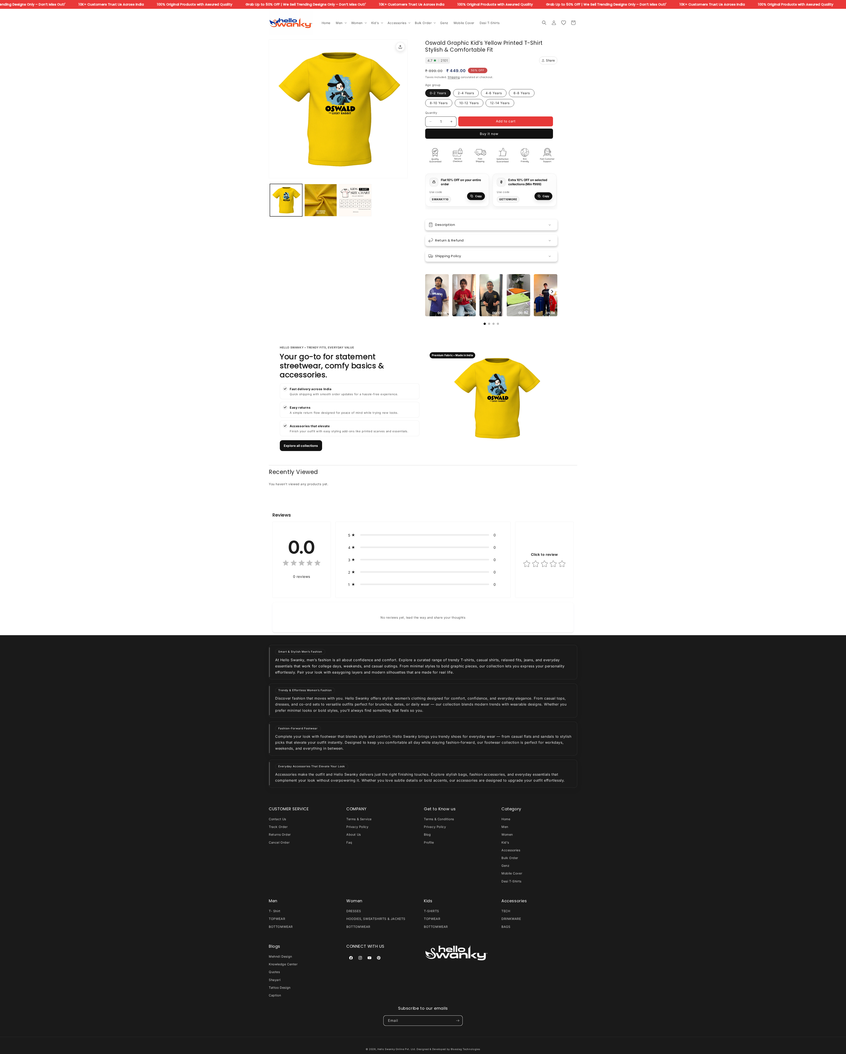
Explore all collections (301, 445)
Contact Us (277, 819)
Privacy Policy (357, 827)
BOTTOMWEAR (281, 927)
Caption (275, 995)
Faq (349, 842)
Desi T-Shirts (511, 881)
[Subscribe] (457, 1020)
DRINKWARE (511, 919)
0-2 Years (438, 93)
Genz (505, 865)
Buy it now (489, 134)
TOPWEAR (277, 919)
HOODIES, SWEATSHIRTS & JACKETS (375, 919)
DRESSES (353, 911)
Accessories (510, 850)
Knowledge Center (283, 964)
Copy (478, 196)
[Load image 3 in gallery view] (355, 200)
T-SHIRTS (431, 911)
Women (507, 834)
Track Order (278, 827)
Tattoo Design (280, 987)
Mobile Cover (511, 873)
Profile (429, 842)
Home (505, 819)
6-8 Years (522, 93)
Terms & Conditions (439, 819)
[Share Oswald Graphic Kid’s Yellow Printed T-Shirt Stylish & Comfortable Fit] (400, 46)
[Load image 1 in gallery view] (286, 200)
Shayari (274, 980)
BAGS (505, 927)
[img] (301, 564)
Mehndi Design (280, 956)
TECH (505, 911)
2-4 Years (466, 93)
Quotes (274, 972)
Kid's (505, 842)
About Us (353, 834)
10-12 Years (469, 103)
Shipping (454, 77)
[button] (341, 22)
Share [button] (550, 60)
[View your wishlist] (563, 23)
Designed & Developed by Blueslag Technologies (448, 1049)
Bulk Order (509, 858)
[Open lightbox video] (437, 295)
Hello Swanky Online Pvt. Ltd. (396, 1049)
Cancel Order (279, 842)
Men (504, 827)
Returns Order (280, 834)
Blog (427, 834)
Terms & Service (359, 819)
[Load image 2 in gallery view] (320, 200)
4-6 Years (494, 93)
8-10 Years (439, 103)
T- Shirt (274, 911)
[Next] (552, 291)
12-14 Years (500, 103)
